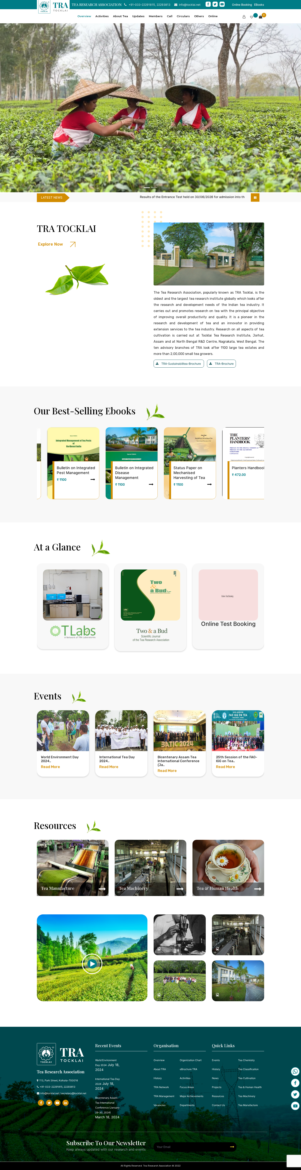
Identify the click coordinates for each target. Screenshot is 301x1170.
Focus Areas (187, 1087)
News (215, 1078)
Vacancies (159, 1105)
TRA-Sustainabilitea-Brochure (181, 363)
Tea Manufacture (248, 1105)
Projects (216, 1087)
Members (156, 16)
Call (169, 16)
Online (213, 16)
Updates (138, 16)
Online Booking (242, 4)
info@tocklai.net (189, 4)
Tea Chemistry (246, 1060)
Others (199, 16)
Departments (187, 1105)
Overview (84, 16)
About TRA (160, 1069)
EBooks (259, 4)
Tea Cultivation (247, 1078)
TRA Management (164, 1096)
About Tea (120, 16)
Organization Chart (190, 1060)
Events (216, 1060)
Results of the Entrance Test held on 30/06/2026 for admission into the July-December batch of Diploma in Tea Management (113, 197)
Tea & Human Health (250, 1087)
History (158, 1078)
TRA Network (161, 1087)
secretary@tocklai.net (73, 1093)
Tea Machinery (246, 1096)
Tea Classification (248, 1069)
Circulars (183, 16)
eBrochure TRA (188, 1069)
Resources (218, 1096)
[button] (22, 108)
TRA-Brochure (224, 363)
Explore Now (51, 244)
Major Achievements (191, 1096)
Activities (102, 16)
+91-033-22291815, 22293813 (149, 4)
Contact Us (218, 1105)
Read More (50, 770)
